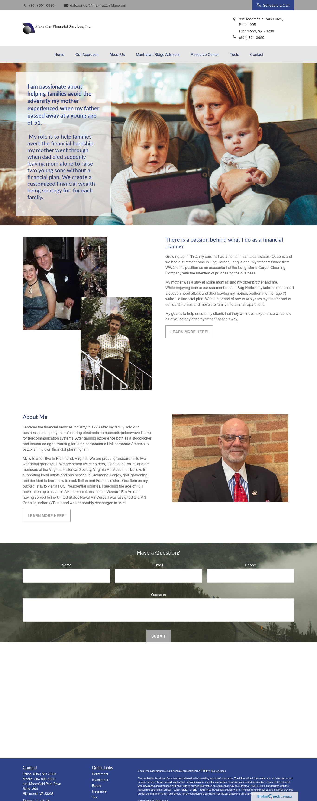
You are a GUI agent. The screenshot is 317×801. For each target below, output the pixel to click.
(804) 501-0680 (44, 774)
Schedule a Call (276, 5)
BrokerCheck (218, 770)
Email (158, 565)
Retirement (100, 774)
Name (66, 565)
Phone (250, 565)
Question (158, 594)
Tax (94, 797)
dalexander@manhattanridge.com (98, 5)
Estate (96, 785)
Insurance (99, 791)
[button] (59, 54)
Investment (100, 779)
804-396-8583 (44, 778)
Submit (158, 636)
